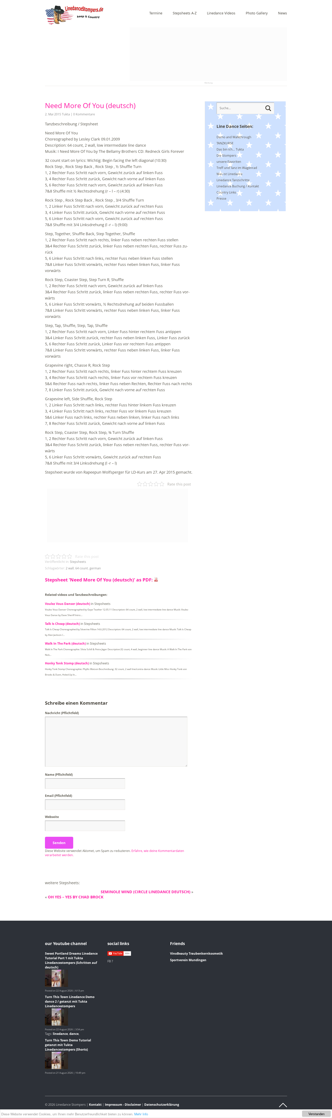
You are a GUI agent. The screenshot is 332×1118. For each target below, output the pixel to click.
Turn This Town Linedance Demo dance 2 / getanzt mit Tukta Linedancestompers (70, 1001)
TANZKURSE (225, 143)
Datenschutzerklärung (161, 1104)
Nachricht (62, 713)
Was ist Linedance (229, 174)
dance (74, 1034)
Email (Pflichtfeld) (58, 796)
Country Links (226, 192)
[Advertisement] (208, 54)
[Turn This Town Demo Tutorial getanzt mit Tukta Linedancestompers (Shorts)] (56, 1068)
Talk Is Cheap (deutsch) (62, 624)
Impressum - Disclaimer (123, 1104)
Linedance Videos (221, 13)
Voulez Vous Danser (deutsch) (67, 604)
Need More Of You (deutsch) (90, 105)
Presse (221, 198)
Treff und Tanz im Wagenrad (237, 168)
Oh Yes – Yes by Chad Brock (75, 897)
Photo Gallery (257, 13)
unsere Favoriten (229, 162)
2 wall (70, 568)
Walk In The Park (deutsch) (65, 643)
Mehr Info (141, 1113)
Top (283, 1105)
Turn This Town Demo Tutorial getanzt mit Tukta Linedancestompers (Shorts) (68, 1045)
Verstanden (316, 1113)
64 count (81, 568)
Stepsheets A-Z (185, 13)
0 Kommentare (84, 114)
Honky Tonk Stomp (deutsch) (67, 663)
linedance (60, 1034)
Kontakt (95, 1104)
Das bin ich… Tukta (230, 149)
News (282, 13)
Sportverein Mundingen (188, 960)
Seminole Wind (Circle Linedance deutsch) (145, 891)
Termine (155, 13)
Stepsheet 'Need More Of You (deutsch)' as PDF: (99, 579)
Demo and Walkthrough (234, 137)
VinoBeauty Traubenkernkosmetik (196, 953)
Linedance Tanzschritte (233, 180)
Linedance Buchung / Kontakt (238, 186)
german (95, 568)
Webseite (52, 817)
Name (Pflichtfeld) (59, 774)
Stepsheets (78, 562)
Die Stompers (226, 155)
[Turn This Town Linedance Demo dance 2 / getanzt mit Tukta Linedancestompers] (56, 1024)
